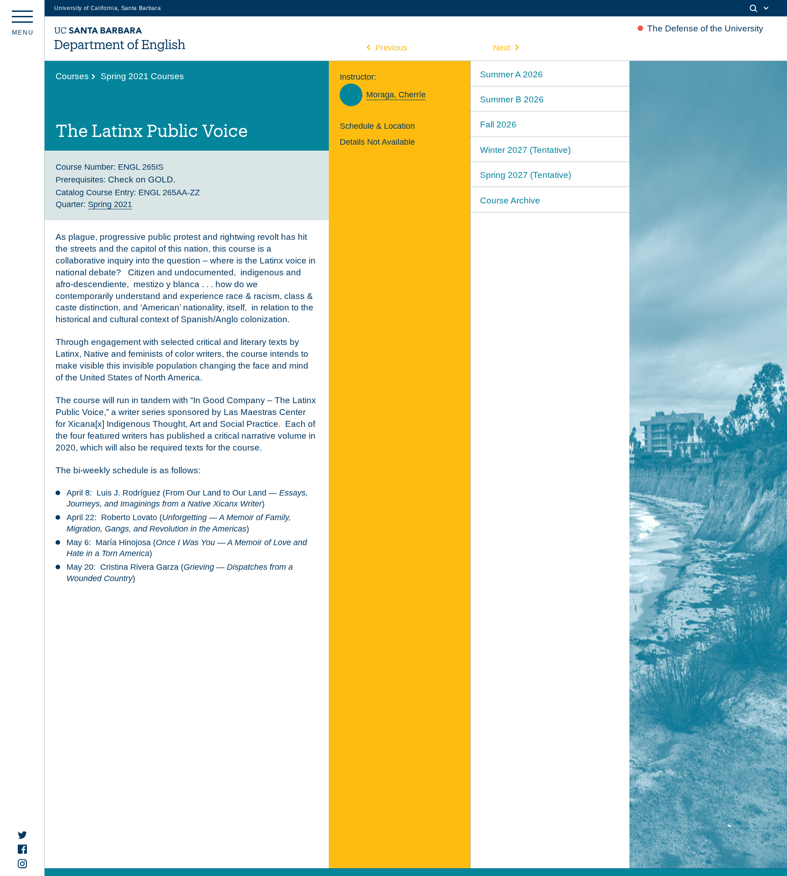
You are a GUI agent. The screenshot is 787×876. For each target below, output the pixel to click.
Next (501, 47)
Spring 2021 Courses (142, 76)
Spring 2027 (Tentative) (525, 175)
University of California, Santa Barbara (107, 8)
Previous (391, 47)
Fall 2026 (498, 124)
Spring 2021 (110, 204)
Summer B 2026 (512, 99)
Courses (72, 76)
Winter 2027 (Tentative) (525, 150)
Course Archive (510, 200)
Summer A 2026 (511, 74)
